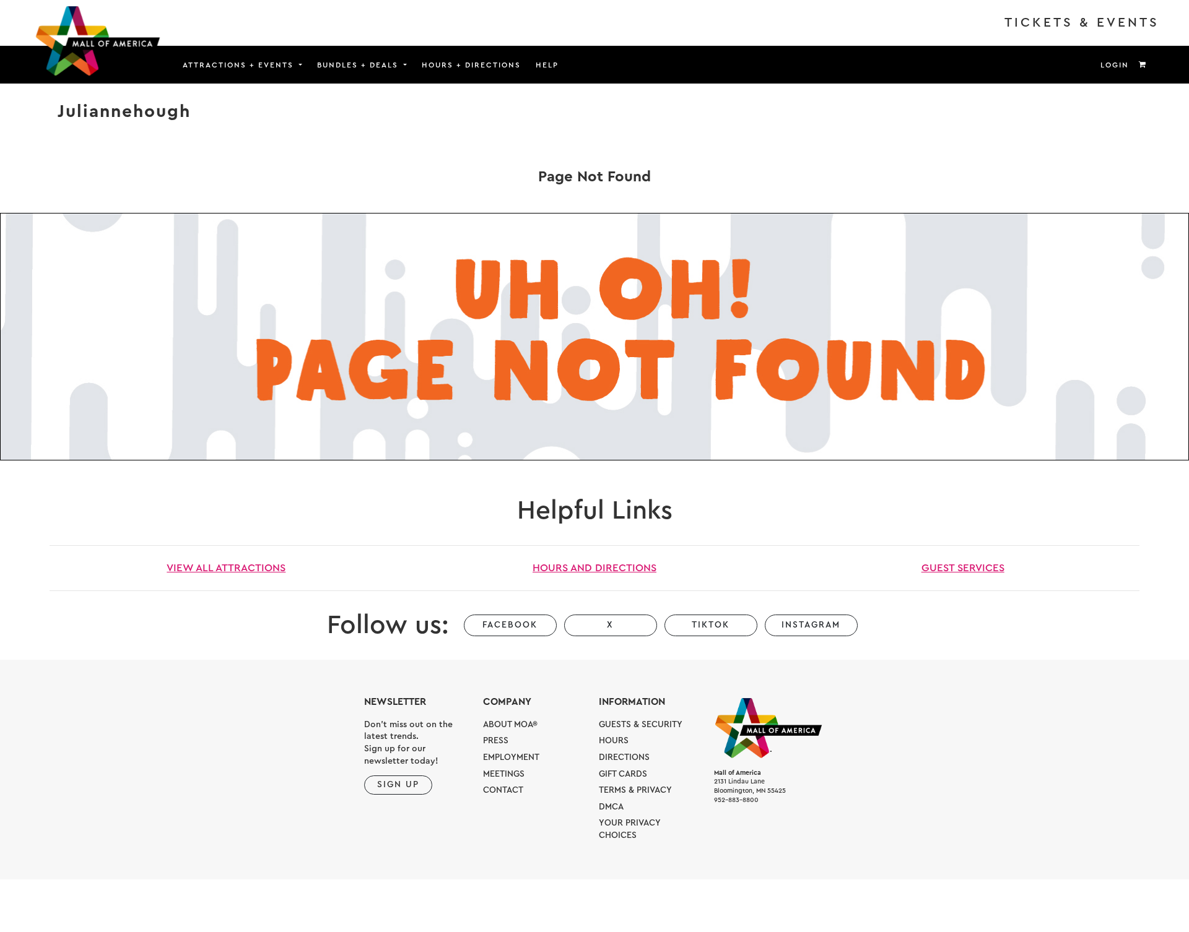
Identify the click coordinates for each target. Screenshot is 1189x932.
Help (547, 65)
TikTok (711, 625)
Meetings (504, 774)
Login (1114, 65)
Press (495, 740)
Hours (614, 740)
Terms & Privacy (635, 790)
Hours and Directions (594, 568)
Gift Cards (623, 774)
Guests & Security (640, 724)
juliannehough (124, 111)
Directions (624, 757)
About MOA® (510, 724)
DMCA (611, 807)
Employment (511, 757)
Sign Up (398, 784)
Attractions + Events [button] (240, 65)
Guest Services (962, 568)
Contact (503, 790)
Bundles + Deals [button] (359, 65)
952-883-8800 (736, 800)
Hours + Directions (471, 65)
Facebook (510, 625)
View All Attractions (226, 568)
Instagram (811, 625)
